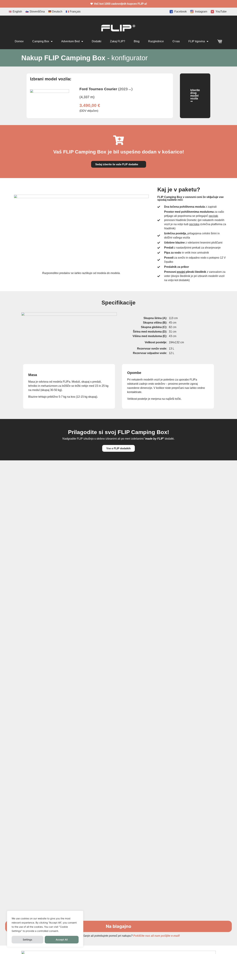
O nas (176, 41)
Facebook (180, 11)
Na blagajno (118, 926)
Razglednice (156, 41)
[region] (45, 929)
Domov (19, 41)
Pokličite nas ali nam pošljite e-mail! (156, 935)
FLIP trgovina (196, 41)
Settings (27, 939)
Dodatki (96, 41)
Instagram (200, 11)
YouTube (220, 11)
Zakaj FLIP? (117, 41)
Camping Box (40, 41)
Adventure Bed (70, 41)
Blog (136, 41)
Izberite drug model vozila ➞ (195, 96)
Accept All (61, 939)
